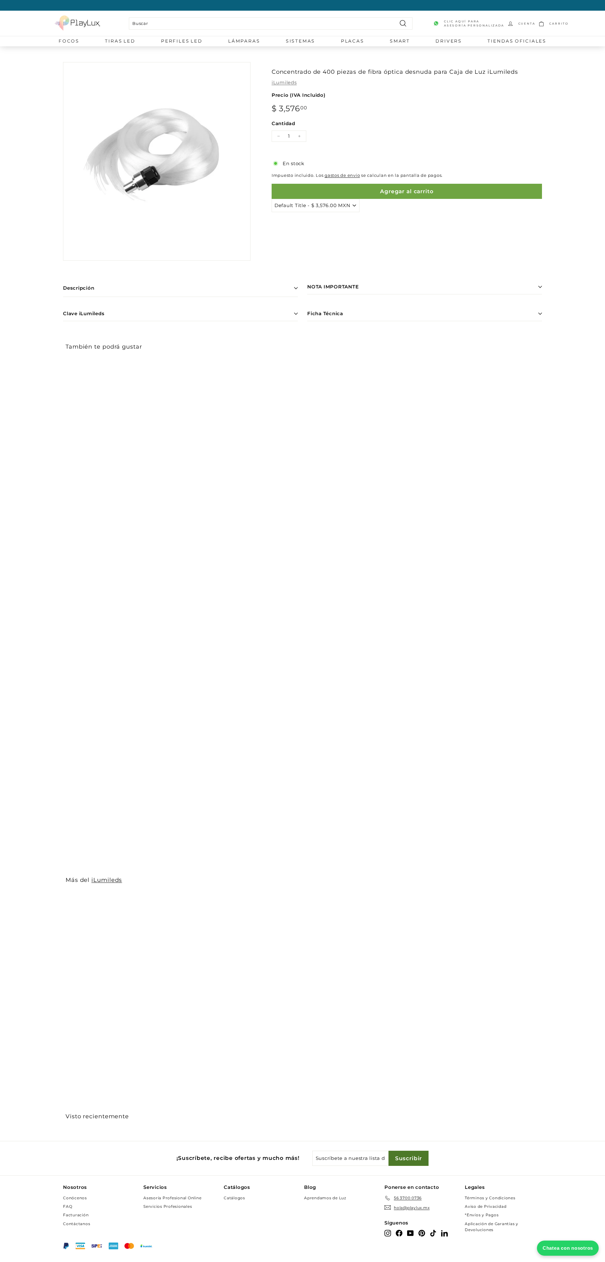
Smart (400, 41)
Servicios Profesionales (167, 1206)
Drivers (448, 41)
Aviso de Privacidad (485, 1206)
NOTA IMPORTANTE (333, 287)
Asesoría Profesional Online (172, 1197)
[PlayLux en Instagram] (387, 1232)
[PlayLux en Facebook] (399, 1232)
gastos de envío (342, 175)
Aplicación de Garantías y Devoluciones (491, 1226)
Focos (69, 41)
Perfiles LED (182, 41)
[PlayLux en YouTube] (410, 1232)
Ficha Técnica (325, 313)
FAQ (67, 1206)
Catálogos (234, 1197)
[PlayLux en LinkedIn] (444, 1232)
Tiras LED (120, 41)
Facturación (76, 1215)
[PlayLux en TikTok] (433, 1232)
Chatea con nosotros (568, 1248)
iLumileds (284, 82)
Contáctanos (76, 1223)
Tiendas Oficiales (516, 41)
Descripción (78, 288)
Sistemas (300, 41)
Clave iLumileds (83, 313)
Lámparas (244, 41)
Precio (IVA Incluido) (299, 95)
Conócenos (75, 1197)
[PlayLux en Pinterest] (421, 1232)
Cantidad (283, 123)
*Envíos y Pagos (481, 1215)
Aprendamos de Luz (325, 1197)
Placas (352, 41)
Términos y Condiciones (490, 1197)
